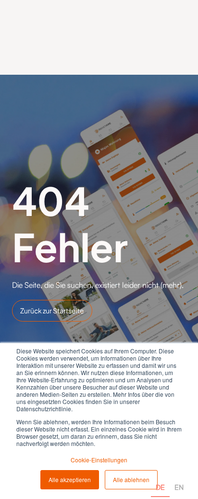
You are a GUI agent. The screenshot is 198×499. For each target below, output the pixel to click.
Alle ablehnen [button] (131, 479)
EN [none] (179, 487)
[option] (179, 476)
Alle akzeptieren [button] (70, 479)
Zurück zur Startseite (52, 310)
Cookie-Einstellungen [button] (99, 460)
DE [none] (160, 487)
